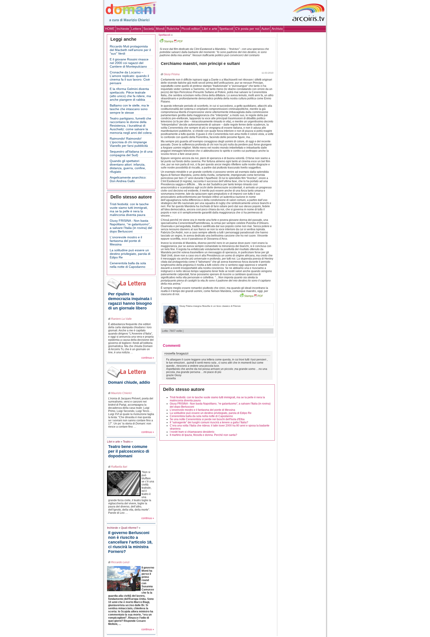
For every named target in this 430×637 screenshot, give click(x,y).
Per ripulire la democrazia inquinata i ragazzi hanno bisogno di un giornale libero (130, 301)
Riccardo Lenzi (120, 562)
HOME (109, 28)
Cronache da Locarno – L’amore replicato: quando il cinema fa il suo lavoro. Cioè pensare (130, 77)
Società (148, 28)
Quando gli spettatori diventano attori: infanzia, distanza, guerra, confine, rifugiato (128, 166)
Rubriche (173, 28)
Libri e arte (209, 28)
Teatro (127, 441)
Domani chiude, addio (129, 382)
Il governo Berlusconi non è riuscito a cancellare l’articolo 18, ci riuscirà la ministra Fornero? (130, 542)
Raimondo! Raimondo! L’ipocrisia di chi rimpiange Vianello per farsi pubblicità (129, 142)
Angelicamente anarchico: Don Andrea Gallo (128, 179)
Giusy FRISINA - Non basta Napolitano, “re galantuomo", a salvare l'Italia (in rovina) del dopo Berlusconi (131, 226)
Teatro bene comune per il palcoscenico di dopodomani (128, 451)
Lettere (136, 28)
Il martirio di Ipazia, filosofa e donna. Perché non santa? (203, 435)
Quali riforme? (129, 527)
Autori (265, 28)
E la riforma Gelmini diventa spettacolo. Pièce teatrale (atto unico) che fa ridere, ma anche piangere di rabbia (130, 94)
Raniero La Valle (121, 318)
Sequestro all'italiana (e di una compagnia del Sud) (131, 153)
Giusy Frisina (172, 74)
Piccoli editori (190, 28)
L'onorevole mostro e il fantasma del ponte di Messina (126, 240)
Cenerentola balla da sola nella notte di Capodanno (128, 264)
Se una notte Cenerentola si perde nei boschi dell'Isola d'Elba (207, 419)
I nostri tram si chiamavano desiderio (192, 431)
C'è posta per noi (247, 28)
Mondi (160, 28)
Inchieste (122, 28)
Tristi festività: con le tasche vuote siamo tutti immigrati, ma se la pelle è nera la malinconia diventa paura (129, 209)
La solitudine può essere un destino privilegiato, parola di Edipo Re (130, 253)
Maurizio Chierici (121, 393)
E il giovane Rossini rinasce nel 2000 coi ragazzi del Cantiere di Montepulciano (129, 63)
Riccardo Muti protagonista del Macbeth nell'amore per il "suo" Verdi (130, 50)
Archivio (277, 28)
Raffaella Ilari (119, 466)
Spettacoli (226, 28)
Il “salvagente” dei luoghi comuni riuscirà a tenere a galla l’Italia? (209, 422)
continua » (147, 357)
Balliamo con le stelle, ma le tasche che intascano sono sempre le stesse (129, 109)
